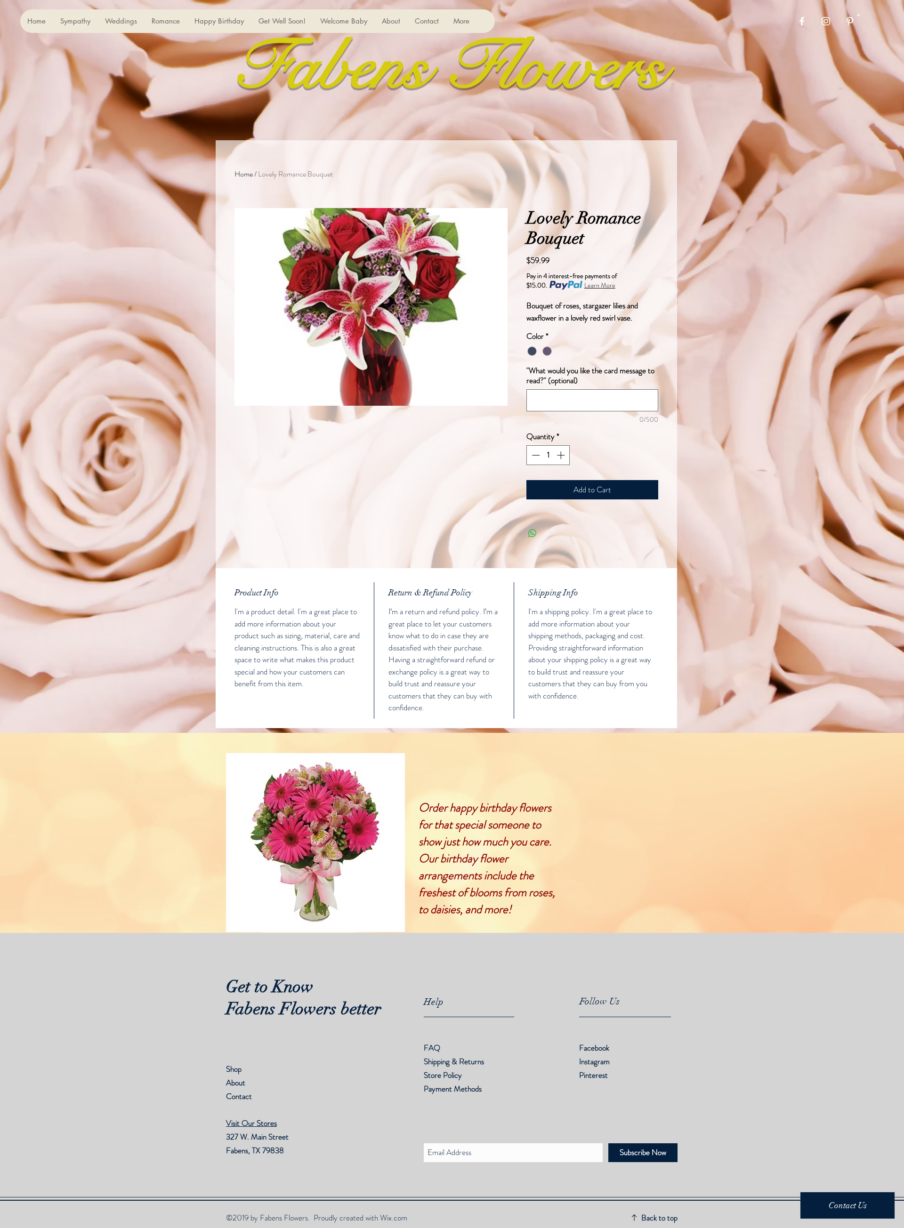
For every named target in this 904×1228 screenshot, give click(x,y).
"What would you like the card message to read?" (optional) (590, 375)
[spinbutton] (548, 455)
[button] (858, 14)
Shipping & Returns (455, 1061)
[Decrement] (535, 455)
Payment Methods (454, 1088)
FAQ (432, 1047)
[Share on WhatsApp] (532, 533)
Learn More (599, 285)
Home (243, 174)
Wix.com (393, 1217)
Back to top (659, 1217)
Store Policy (443, 1075)
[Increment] (562, 455)
